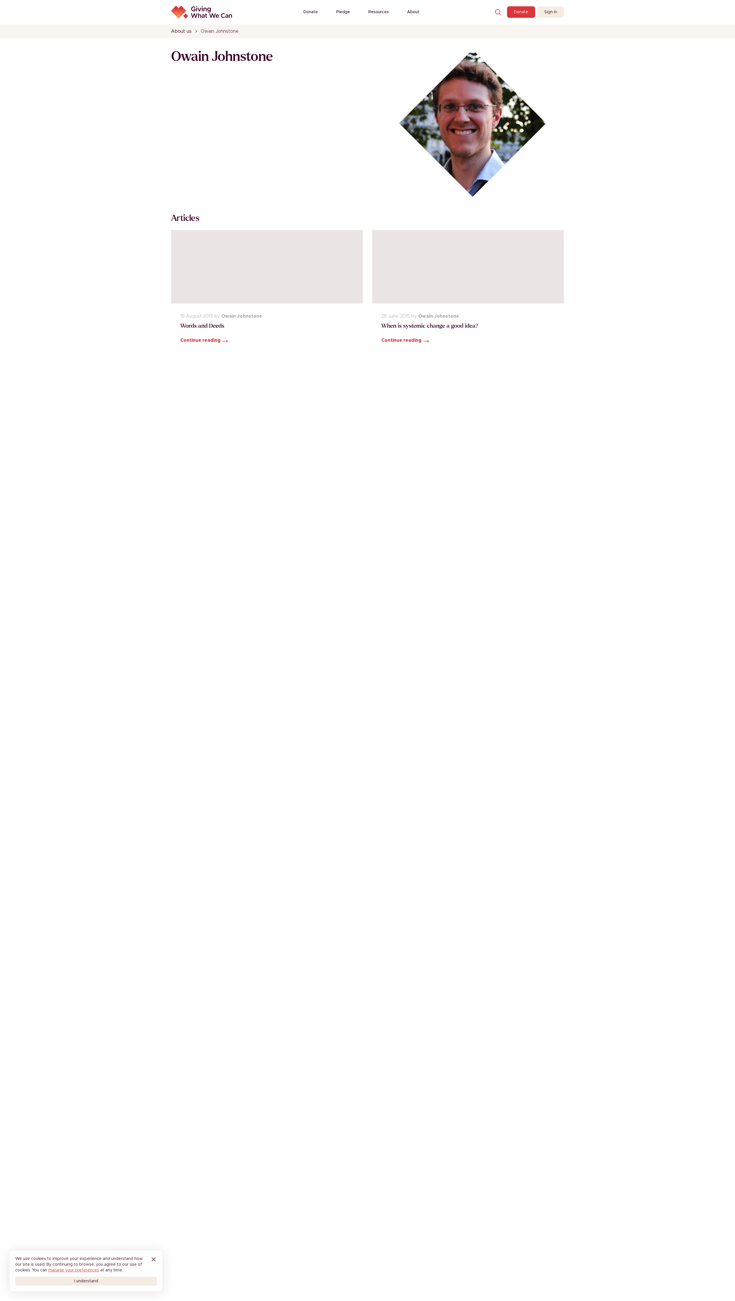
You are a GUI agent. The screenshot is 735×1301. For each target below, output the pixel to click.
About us (181, 31)
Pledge (343, 12)
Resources (378, 12)
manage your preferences (73, 1270)
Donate (310, 12)
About (413, 12)
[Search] (498, 12)
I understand (86, 1281)
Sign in (550, 12)
